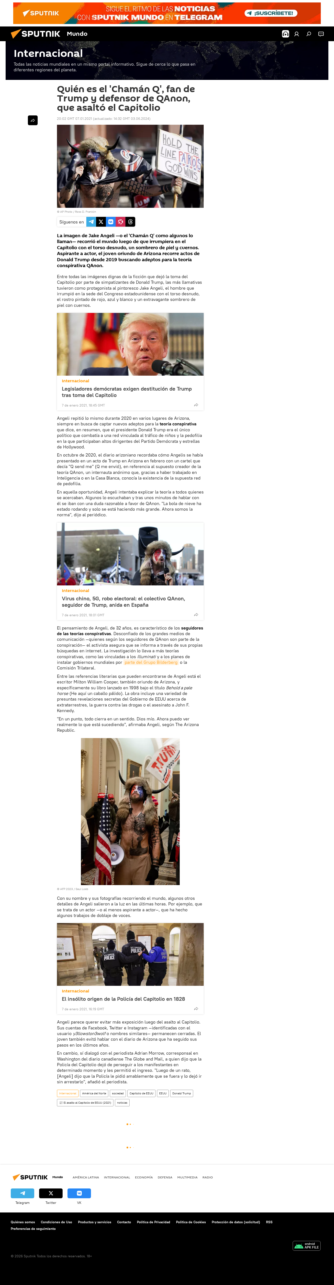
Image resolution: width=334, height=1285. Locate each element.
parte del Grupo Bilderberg (151, 662)
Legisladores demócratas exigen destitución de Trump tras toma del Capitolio (127, 391)
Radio (207, 1177)
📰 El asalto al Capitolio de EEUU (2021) (85, 1102)
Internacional (75, 381)
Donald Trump (181, 1093)
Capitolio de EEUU (141, 1093)
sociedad (118, 1093)
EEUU (163, 1093)
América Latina (86, 1177)
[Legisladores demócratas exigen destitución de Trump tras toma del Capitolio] (130, 344)
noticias (122, 1102)
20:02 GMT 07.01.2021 (74, 118)
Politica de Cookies (191, 1222)
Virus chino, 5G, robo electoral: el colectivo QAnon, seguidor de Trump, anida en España (123, 601)
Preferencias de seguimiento (33, 1228)
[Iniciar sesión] (296, 34)
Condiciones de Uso (56, 1222)
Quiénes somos (23, 1222)
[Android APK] (306, 1246)
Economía (144, 1177)
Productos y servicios (94, 1222)
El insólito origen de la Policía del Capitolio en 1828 (123, 999)
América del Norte (94, 1093)
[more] (196, 405)
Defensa (165, 1177)
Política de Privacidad (153, 1222)
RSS (269, 1222)
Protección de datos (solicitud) (236, 1222)
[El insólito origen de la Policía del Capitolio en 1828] (130, 954)
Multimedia (187, 1177)
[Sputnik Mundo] (37, 40)
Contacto (124, 1222)
